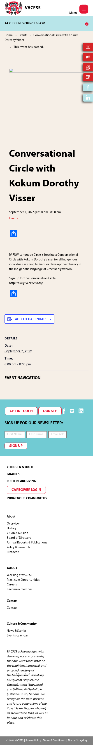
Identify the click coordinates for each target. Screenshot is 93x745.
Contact (12, 608)
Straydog (81, 740)
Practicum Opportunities (23, 580)
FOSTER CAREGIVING (21, 481)
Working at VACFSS (19, 575)
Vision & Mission (17, 533)
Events (13, 218)
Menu (73, 13)
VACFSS (33, 8)
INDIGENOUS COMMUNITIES (27, 498)
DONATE (50, 411)
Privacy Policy (33, 740)
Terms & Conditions (54, 740)
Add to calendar (30, 319)
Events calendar (17, 635)
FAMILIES (13, 474)
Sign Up (16, 446)
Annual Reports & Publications (27, 542)
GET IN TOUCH (21, 411)
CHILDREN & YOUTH (21, 467)
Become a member (19, 589)
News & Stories (16, 631)
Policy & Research (18, 547)
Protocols (13, 552)
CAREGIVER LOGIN (26, 490)
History (11, 528)
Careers (12, 584)
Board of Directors (19, 538)
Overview (13, 523)
